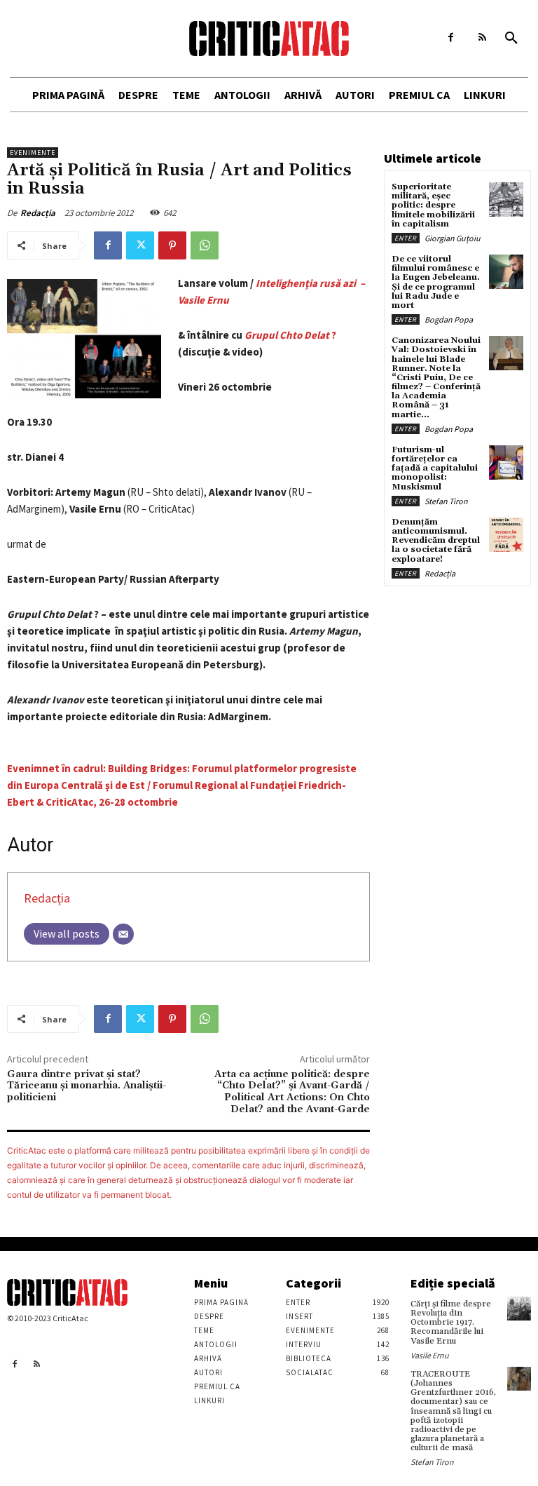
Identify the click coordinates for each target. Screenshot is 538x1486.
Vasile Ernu (430, 1355)
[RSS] (482, 37)
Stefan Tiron (446, 501)
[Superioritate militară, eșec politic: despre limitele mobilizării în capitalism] (506, 199)
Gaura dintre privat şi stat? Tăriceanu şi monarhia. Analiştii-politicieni (86, 1086)
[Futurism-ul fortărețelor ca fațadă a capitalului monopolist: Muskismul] (506, 462)
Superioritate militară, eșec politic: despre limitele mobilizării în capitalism (433, 205)
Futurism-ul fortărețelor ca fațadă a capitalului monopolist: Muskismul (435, 468)
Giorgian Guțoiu (453, 238)
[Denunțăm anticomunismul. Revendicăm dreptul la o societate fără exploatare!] (506, 535)
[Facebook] (451, 37)
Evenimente (32, 152)
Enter (405, 238)
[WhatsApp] (205, 245)
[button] (511, 38)
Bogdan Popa (449, 319)
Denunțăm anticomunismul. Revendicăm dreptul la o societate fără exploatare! (436, 541)
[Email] (123, 934)
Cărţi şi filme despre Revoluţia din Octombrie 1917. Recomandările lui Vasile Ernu (451, 1322)
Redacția (37, 213)
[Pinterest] (172, 245)
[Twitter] (140, 245)
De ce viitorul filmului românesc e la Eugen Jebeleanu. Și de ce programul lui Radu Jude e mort (436, 282)
